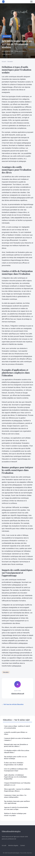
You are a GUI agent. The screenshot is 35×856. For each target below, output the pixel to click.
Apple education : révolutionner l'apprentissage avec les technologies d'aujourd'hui (15, 777)
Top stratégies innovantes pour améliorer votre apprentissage (17, 802)
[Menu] (31, 1)
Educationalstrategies (11, 831)
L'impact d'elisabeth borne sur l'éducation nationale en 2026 (17, 784)
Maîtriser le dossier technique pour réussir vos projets (15, 814)
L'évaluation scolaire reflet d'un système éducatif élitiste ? (16, 751)
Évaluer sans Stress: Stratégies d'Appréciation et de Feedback (13, 763)
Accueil (4, 61)
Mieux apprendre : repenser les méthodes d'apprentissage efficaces (17, 790)
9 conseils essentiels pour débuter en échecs (15, 733)
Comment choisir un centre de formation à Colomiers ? (17, 739)
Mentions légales (13, 845)
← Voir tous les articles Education (13, 704)
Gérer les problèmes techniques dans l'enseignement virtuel (15, 770)
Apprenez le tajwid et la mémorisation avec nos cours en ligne (16, 808)
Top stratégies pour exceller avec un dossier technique (15, 757)
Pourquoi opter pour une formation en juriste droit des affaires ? (16, 745)
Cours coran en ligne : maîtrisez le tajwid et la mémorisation (17, 727)
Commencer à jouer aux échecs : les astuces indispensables (15, 796)
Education (6, 36)
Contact (22, 845)
